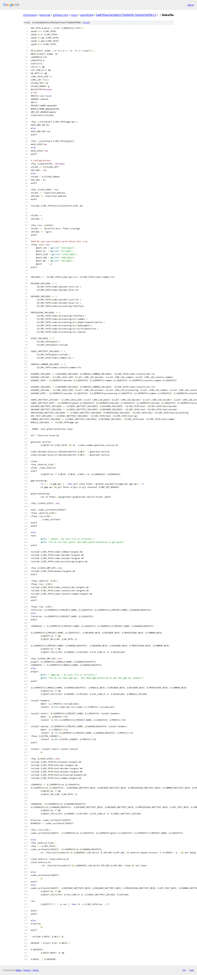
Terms (35, 970)
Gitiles (19, 970)
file (86, 22)
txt (184, 970)
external (44, 15)
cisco (74, 15)
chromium (30, 15)
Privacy (26, 970)
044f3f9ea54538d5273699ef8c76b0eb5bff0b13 (126, 15)
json (191, 970)
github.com (60, 15)
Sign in (190, 4)
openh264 (86, 15)
